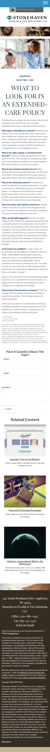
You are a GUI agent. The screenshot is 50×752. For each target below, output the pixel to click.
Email (6, 373)
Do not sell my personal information (32, 677)
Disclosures (6, 741)
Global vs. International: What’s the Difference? (25, 562)
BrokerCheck (14, 633)
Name (6, 359)
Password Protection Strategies (25, 510)
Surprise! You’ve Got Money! (25, 459)
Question (6, 387)
